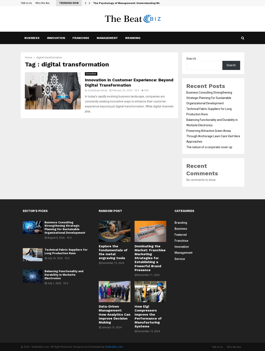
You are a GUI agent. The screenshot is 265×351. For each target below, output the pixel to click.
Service (180, 259)
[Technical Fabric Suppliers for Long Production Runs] (32, 254)
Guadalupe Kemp (97, 90)
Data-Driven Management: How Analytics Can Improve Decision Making (114, 314)
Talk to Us (26, 3)
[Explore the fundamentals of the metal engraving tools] (114, 231)
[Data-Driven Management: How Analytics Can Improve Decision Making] (114, 291)
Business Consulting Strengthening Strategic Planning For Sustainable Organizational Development (209, 98)
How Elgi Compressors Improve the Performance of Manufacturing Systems (148, 316)
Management (107, 38)
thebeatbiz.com (114, 346)
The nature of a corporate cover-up (209, 147)
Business (32, 38)
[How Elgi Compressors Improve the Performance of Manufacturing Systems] (150, 291)
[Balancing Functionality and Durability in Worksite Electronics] (32, 276)
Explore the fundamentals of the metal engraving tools (113, 252)
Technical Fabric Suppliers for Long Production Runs (66, 251)
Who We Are (42, 3)
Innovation (56, 38)
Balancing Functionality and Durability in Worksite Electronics (64, 275)
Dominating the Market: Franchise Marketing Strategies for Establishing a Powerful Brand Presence (150, 258)
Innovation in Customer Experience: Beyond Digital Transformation (129, 82)
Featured (181, 234)
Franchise (80, 38)
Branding (132, 38)
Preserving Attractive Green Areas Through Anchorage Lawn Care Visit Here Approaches (213, 136)
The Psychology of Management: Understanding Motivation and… (135, 3)
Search (191, 58)
